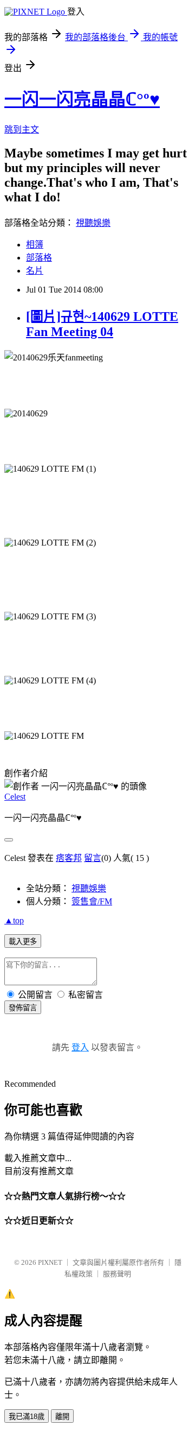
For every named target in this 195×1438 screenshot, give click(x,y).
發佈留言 (23, 1008)
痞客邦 (69, 858)
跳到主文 (21, 129)
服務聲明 (117, 1274)
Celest (14, 796)
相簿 (34, 244)
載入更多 (23, 941)
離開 (62, 1416)
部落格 (39, 257)
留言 (92, 858)
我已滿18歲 (26, 1416)
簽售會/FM (92, 901)
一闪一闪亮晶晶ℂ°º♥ (82, 99)
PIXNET (50, 1262)
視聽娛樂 (93, 222)
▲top (14, 920)
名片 (34, 270)
